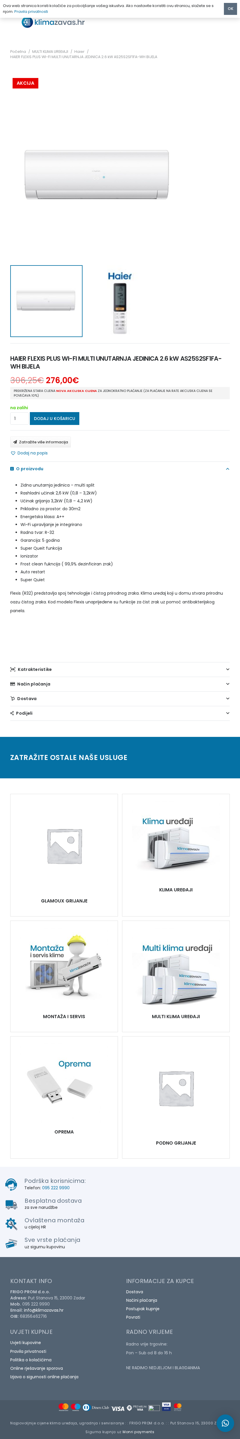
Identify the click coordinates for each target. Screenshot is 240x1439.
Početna (18, 51)
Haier (79, 51)
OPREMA (64, 1132)
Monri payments (139, 1431)
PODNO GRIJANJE (176, 1143)
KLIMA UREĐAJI (176, 890)
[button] (29, 453)
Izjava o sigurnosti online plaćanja (44, 1377)
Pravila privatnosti (28, 1351)
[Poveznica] (58, 22)
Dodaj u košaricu (54, 418)
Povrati (133, 1317)
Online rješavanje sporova (36, 1368)
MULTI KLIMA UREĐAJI (50, 51)
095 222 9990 (56, 1188)
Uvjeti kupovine (25, 1343)
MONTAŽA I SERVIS (64, 1016)
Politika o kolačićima (31, 1360)
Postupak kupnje (143, 1309)
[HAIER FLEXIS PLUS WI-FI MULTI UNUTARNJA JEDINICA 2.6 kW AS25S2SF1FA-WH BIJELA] (64, 845)
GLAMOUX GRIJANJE (64, 901)
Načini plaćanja (141, 1300)
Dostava (134, 1292)
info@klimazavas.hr (44, 1310)
